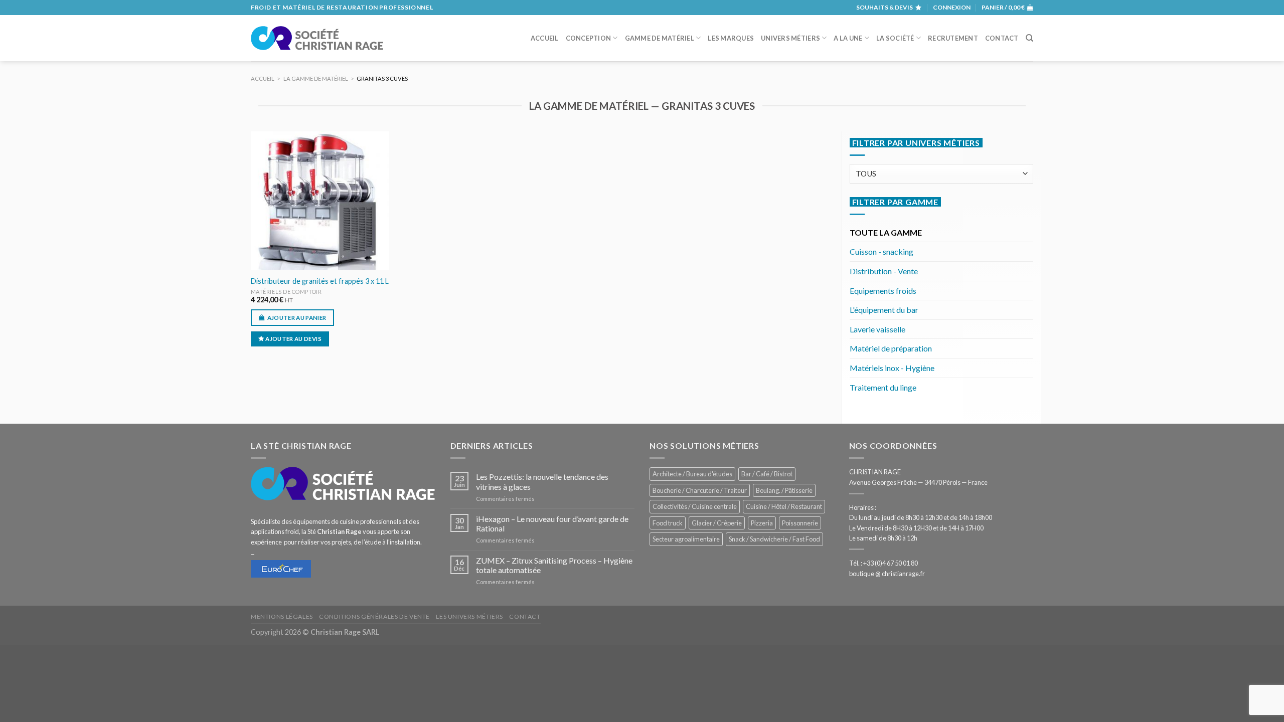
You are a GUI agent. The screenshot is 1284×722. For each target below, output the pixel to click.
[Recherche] (1029, 38)
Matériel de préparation (891, 348)
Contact (1002, 38)
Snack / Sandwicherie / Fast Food (774, 539)
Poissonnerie (800, 523)
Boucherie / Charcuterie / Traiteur (700, 490)
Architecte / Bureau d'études (692, 474)
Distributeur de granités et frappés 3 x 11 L (320, 281)
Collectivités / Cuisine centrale (695, 506)
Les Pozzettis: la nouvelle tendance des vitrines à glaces (542, 481)
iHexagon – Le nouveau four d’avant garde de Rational (552, 523)
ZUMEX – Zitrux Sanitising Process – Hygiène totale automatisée (554, 565)
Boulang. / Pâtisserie (784, 490)
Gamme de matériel (659, 38)
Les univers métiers (469, 616)
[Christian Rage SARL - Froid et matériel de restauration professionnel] (317, 38)
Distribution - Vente (884, 271)
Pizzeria (762, 523)
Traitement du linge (883, 387)
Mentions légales (282, 616)
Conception (588, 38)
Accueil (545, 38)
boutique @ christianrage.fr (887, 574)
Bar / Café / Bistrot (766, 474)
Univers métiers (790, 38)
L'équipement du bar (884, 309)
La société (895, 38)
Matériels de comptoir (286, 291)
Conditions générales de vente (374, 616)
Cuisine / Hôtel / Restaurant (784, 506)
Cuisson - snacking (881, 251)
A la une (848, 38)
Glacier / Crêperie (717, 523)
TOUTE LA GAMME (886, 232)
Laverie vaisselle (877, 329)
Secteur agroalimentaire (686, 539)
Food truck (668, 523)
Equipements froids (883, 290)
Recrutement (953, 38)
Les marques (731, 38)
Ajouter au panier (297, 317)
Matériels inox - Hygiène (892, 368)
